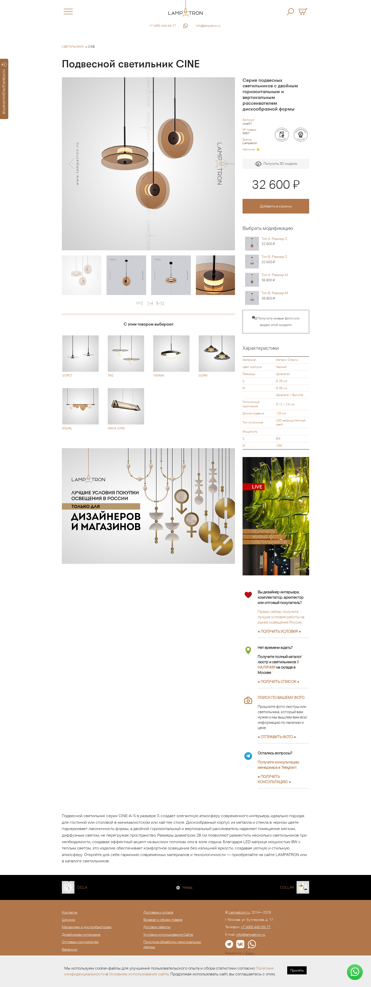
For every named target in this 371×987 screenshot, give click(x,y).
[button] (71, 163)
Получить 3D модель (279, 164)
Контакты (69, 912)
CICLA (82, 887)
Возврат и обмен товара (162, 920)
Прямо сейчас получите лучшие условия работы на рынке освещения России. (281, 616)
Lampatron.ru (239, 912)
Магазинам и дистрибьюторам (87, 927)
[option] (148, 163)
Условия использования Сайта (168, 934)
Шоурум (68, 920)
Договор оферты (156, 927)
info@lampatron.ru (208, 26)
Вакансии (69, 949)
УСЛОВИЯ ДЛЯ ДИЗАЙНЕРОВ (4, 91)
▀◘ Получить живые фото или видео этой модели (276, 321)
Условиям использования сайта (139, 974)
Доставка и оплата (158, 912)
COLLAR (287, 887)
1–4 (150, 303)
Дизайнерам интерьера (81, 934)
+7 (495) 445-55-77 (162, 26)
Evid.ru (250, 953)
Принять (297, 970)
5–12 (160, 303)
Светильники (73, 46)
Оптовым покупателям (80, 942)
